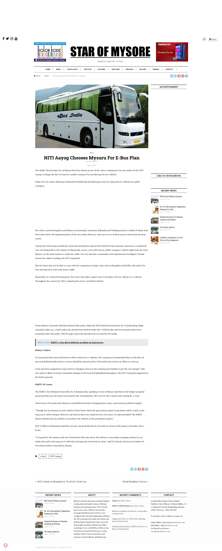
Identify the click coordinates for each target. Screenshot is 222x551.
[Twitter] (7, 39)
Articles (88, 69)
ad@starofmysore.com (169, 525)
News (58, 69)
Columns (101, 69)
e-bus (42, 456)
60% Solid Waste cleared (171, 196)
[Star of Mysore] (104, 55)
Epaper (214, 39)
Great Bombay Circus (134, 481)
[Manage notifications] (6, 545)
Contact (169, 69)
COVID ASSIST (72, 69)
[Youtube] (16, 39)
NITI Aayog (55, 456)
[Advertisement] (77, 18)
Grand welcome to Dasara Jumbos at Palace (171, 218)
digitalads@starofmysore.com (173, 522)
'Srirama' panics (167, 227)
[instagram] (11, 39)
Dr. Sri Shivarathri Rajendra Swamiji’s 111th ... (172, 208)
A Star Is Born (125, 501)
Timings (155, 69)
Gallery (142, 69)
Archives (129, 69)
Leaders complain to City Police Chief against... (171, 238)
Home (48, 69)
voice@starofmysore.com (160, 531)
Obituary (116, 69)
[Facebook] (3, 39)
